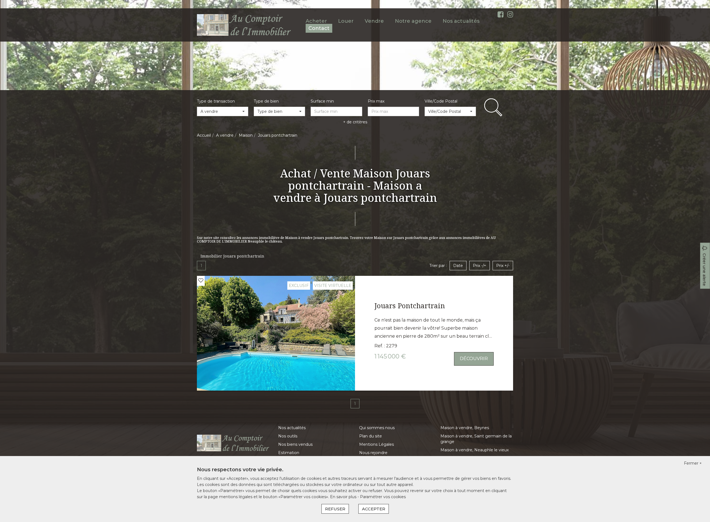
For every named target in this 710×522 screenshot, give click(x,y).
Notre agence (413, 21)
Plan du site (370, 436)
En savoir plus (343, 496)
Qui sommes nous (377, 427)
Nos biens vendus (295, 444)
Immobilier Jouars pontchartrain (232, 256)
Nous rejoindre (373, 452)
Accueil (204, 135)
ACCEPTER (373, 508)
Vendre (374, 21)
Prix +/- (502, 265)
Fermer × (693, 463)
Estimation (288, 452)
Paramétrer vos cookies (383, 496)
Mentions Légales (376, 444)
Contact (318, 28)
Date (458, 265)
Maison (246, 135)
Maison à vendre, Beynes (464, 427)
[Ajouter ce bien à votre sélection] (200, 280)
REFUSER (335, 508)
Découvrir (474, 358)
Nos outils (287, 436)
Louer (346, 21)
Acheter (316, 21)
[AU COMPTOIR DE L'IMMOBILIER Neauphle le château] (244, 24)
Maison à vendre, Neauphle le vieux (474, 449)
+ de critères (355, 121)
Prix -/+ (479, 265)
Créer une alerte (704, 269)
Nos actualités (461, 21)
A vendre (225, 135)
